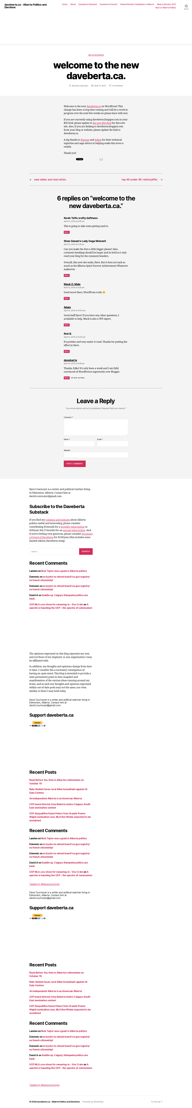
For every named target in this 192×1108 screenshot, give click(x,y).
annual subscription (74, 530)
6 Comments (117, 86)
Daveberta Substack (88, 4)
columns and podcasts (58, 519)
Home (64, 4)
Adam (98, 139)
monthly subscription (73, 526)
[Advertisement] (96, 28)
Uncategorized (96, 55)
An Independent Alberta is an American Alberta (55, 798)
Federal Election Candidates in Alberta (137, 4)
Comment (68, 417)
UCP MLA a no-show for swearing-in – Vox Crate (56, 604)
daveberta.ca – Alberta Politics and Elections (58, 1102)
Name (67, 439)
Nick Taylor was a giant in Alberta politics (64, 571)
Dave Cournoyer (81, 86)
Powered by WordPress (93, 1102)
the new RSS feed (102, 123)
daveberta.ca (94, 106)
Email (100, 439)
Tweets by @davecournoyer (44, 884)
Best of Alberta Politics (166, 7)
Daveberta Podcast (108, 4)
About (73, 4)
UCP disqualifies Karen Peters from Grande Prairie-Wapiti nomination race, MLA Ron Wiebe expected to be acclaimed (60, 817)
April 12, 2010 (100, 86)
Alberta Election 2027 (166, 4)
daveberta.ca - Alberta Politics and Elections (25, 6)
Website (67, 450)
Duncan (85, 139)
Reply (67, 232)
